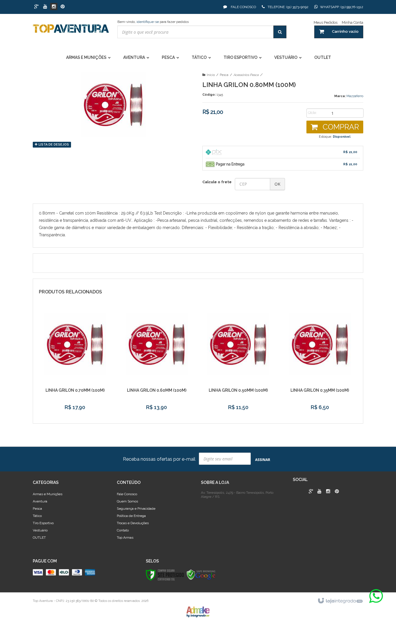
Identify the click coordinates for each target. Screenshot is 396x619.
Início (211, 75)
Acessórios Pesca (246, 75)
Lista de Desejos (53, 144)
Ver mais (75, 411)
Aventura (40, 501)
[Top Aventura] (71, 31)
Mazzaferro (354, 96)
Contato (123, 530)
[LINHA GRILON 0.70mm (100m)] (75, 361)
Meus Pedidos (325, 22)
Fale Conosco (243, 7)
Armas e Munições (47, 494)
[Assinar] (262, 459)
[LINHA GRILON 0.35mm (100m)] (320, 361)
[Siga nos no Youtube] (45, 7)
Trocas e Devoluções (133, 523)
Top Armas (125, 538)
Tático (37, 516)
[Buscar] (279, 32)
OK (277, 184)
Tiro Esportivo (43, 523)
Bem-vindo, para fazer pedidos (153, 22)
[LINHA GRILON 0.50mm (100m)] (238, 361)
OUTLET (39, 538)
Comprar (340, 127)
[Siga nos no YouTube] (319, 492)
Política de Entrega (131, 516)
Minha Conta (352, 22)
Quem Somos (127, 501)
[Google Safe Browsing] (201, 575)
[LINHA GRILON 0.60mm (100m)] (157, 361)
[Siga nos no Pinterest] (62, 7)
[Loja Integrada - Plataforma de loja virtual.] (340, 601)
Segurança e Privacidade (136, 509)
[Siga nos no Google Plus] (36, 7)
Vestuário (40, 530)
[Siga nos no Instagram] (53, 7)
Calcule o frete (217, 182)
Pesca (224, 75)
